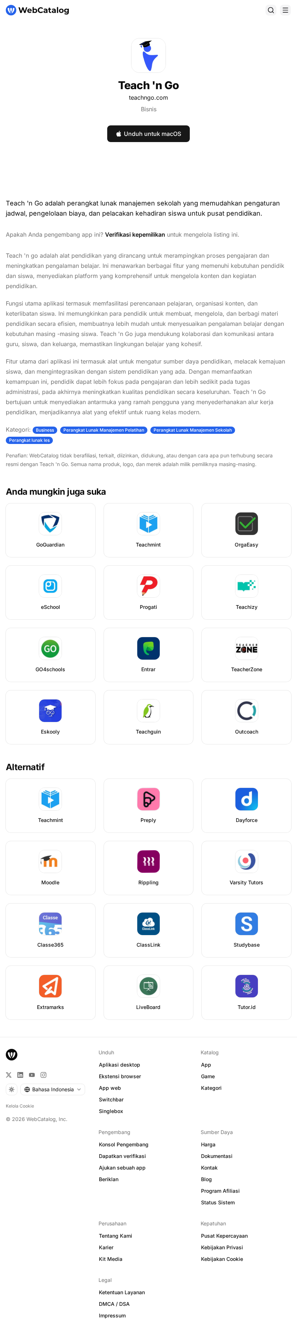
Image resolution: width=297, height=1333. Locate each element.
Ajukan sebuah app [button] (122, 1167)
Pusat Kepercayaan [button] (224, 1236)
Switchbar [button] (111, 1099)
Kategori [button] (211, 1088)
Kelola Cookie (20, 1106)
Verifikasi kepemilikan (135, 234)
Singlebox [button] (111, 1111)
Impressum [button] (112, 1315)
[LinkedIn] (20, 1075)
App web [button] (110, 1088)
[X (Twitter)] (9, 1075)
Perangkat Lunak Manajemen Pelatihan (103, 430)
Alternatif (25, 767)
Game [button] (208, 1076)
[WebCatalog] (11, 1054)
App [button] (206, 1065)
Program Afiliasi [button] (220, 1191)
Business (45, 430)
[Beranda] (37, 10)
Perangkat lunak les (29, 440)
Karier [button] (106, 1247)
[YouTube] (32, 1075)
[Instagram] (43, 1075)
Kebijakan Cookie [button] (222, 1259)
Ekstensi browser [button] (120, 1076)
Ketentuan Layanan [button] (122, 1292)
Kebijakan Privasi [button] (222, 1247)
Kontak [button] (209, 1167)
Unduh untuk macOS (152, 133)
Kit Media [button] (110, 1259)
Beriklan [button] (108, 1179)
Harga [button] (208, 1144)
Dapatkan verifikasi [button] (122, 1156)
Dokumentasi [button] (217, 1156)
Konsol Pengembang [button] (123, 1144)
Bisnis (148, 109)
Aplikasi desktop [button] (119, 1065)
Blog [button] (206, 1179)
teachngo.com (148, 97)
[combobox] (52, 1089)
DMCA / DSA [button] (114, 1304)
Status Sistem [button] (218, 1202)
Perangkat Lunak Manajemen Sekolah (193, 430)
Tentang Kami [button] (115, 1236)
